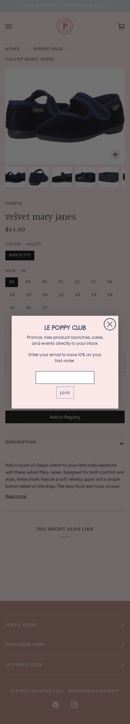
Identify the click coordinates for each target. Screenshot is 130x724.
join (65, 392)
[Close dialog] (110, 324)
